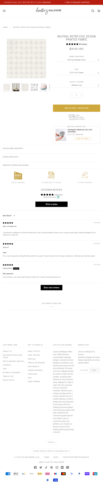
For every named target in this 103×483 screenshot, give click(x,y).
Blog (30, 378)
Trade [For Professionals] (76, 457)
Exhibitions (32, 374)
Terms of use (8, 376)
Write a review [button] (52, 204)
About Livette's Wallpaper (51, 462)
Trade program (34, 381)
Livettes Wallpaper (25, 457)
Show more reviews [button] (51, 287)
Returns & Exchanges (11, 372)
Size (76, 69)
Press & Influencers (36, 363)
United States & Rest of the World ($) (50, 451)
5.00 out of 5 (58, 195)
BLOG (56, 457)
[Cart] (91, 11)
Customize (7, 365)
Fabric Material (76, 57)
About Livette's (34, 351)
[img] (8, 223)
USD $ (50, 442)
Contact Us (7, 351)
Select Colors (76, 82)
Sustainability (34, 366)
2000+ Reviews (34, 355)
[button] (72, 44)
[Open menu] (6, 11)
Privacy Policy (9, 380)
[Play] (26, 66)
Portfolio (32, 359)
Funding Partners (35, 370)
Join (94, 370)
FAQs (5, 369)
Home (5, 27)
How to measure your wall (14, 361)
